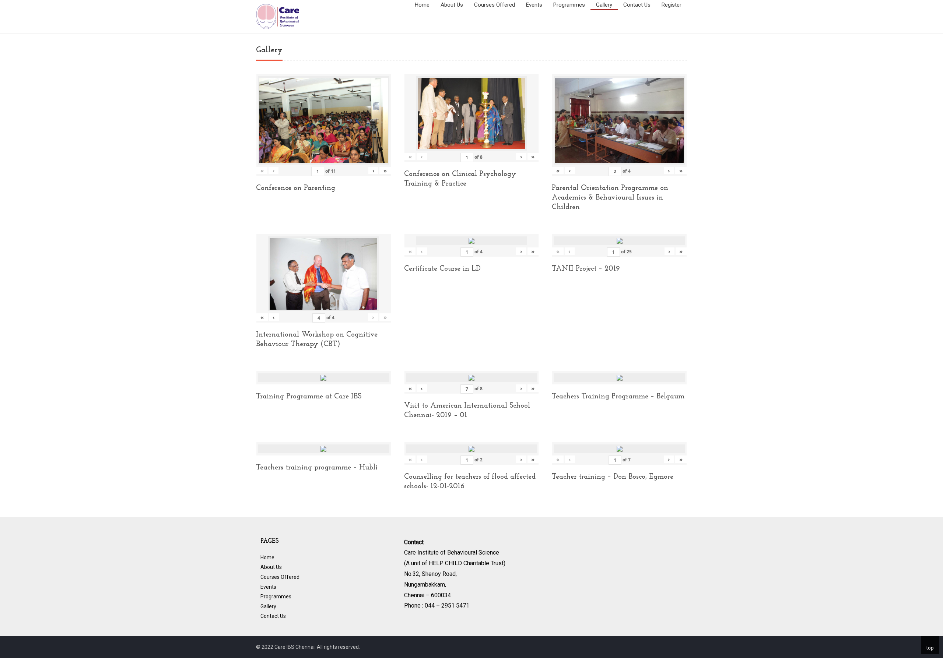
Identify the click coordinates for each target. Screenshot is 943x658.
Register (671, 4)
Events (534, 4)
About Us (452, 4)
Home (422, 4)
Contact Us (637, 4)
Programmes (569, 4)
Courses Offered (494, 4)
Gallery (604, 4)
